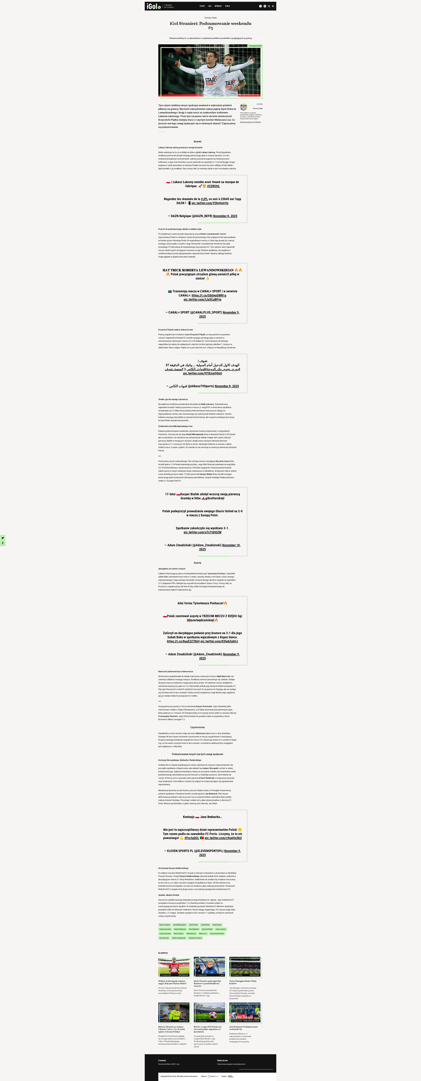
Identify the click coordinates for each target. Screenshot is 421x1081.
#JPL (204, 199)
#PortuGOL (192, 838)
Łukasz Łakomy (221, 929)
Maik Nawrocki (191, 933)
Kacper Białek (217, 925)
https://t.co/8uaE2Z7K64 (183, 641)
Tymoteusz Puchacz (195, 938)
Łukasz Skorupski (165, 933)
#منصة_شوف (174, 369)
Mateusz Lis (203, 933)
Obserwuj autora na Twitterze (250, 122)
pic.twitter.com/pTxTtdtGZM (202, 532)
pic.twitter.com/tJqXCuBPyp (202, 299)
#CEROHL (213, 186)
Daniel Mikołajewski (179, 925)
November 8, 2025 (225, 216)
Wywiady (218, 6)
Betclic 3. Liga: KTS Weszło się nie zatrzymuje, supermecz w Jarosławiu (207, 1029)
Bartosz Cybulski (165, 925)
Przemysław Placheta (217, 933)
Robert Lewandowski (178, 938)
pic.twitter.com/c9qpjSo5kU (223, 838)
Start (202, 6)
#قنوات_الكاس (197, 369)
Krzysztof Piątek (207, 929)
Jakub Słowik (193, 925)
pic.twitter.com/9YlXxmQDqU (202, 373)
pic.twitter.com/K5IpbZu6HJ (219, 641)
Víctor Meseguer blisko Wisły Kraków (243, 982)
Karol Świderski (194, 929)
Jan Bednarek (205, 925)
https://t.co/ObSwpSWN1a (209, 295)
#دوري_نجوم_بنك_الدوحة (223, 369)
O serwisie (162, 1060)
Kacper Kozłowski (165, 929)
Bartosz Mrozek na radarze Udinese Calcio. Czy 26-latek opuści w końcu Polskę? (171, 1029)
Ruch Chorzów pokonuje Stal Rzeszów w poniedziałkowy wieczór (207, 984)
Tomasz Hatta (258, 108)
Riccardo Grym (164, 938)
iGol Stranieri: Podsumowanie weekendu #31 (243, 1028)
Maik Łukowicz (178, 933)
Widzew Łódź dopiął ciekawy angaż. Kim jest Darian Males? (172, 982)
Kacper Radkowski (180, 929)
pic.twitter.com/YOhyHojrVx (210, 203)
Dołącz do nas (222, 1060)
